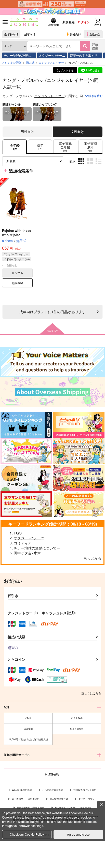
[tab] (40, 146)
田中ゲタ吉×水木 (27, 552)
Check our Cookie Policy (27, 834)
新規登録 (68, 22)
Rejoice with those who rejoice (16, 232)
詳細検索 (95, 46)
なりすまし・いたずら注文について (73, 807)
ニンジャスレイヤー (67, 80)
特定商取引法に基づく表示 (30, 807)
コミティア (23, 542)
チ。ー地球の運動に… (19, 55)
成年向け (29, 34)
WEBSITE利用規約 (22, 790)
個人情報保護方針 (59, 798)
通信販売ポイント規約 (84, 790)
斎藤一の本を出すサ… (85, 55)
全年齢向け (11, 34)
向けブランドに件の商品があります (52, 311)
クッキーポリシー (87, 798)
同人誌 (30, 62)
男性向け (75, 34)
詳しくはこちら (91, 693)
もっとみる (92, 557)
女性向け (95, 34)
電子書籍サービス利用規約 (25, 798)
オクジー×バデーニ (52, 55)
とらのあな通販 (12, 62)
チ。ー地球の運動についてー (37, 548)
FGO (18, 533)
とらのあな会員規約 (52, 790)
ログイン (84, 22)
